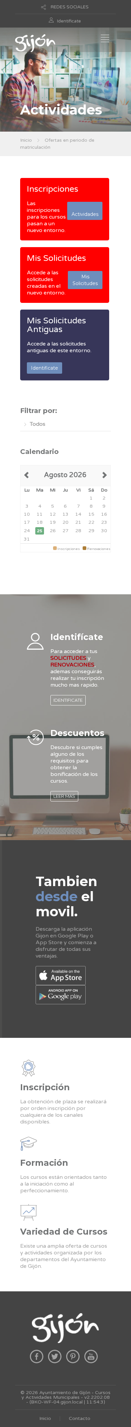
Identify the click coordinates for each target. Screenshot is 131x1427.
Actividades (85, 210)
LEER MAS (64, 796)
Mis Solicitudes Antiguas (56, 325)
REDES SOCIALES (70, 7)
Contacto (79, 1418)
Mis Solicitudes (56, 258)
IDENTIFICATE (68, 700)
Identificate (69, 21)
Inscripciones (52, 189)
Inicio (26, 140)
